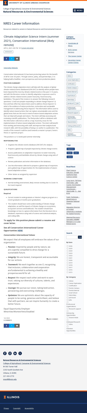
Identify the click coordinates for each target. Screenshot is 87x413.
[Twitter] (20, 353)
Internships (8, 52)
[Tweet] (11, 59)
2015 (70, 272)
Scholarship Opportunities (71, 117)
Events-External (72, 92)
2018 (70, 265)
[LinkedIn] (15, 353)
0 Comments (8, 320)
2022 (70, 256)
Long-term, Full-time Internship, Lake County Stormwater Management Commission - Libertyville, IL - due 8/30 (73, 186)
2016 (70, 270)
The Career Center (75, 56)
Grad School (71, 96)
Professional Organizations (71, 108)
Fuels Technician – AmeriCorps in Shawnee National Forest (72, 200)
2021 (70, 258)
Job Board (70, 104)
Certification (71, 84)
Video (69, 130)
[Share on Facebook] (6, 59)
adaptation (71, 149)
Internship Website (11, 68)
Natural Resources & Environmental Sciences (28, 11)
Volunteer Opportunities (71, 134)
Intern (76, 153)
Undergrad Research (73, 126)
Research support (72, 113)
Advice (69, 76)
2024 (70, 251)
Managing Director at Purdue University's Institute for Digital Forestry (74, 210)
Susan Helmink (27, 48)
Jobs (77, 104)
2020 (70, 260)
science (70, 157)
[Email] (17, 59)
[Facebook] (5, 353)
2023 (70, 253)
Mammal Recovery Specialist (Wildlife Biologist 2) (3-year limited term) (73, 220)
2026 (70, 246)
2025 (70, 248)
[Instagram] (10, 353)
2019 (70, 263)
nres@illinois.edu (10, 379)
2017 (70, 267)
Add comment (53, 319)
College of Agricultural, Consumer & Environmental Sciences (27, 9)
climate (70, 153)
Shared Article (71, 122)
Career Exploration (73, 80)
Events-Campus (72, 88)
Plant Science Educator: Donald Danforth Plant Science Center (72, 173)
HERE (20, 230)
